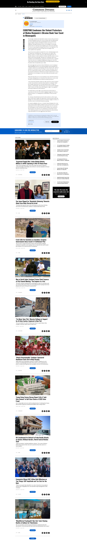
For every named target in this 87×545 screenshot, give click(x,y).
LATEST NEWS (19, 6)
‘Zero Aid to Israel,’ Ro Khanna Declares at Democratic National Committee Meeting (63, 182)
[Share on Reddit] (47, 175)
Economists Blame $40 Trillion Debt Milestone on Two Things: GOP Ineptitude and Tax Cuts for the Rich (31, 481)
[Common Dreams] (15, 6)
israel (19, 252)
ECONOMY (29, 6)
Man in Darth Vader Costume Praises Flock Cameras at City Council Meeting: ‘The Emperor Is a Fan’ (32, 280)
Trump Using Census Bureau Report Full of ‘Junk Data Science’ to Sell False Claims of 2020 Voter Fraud (31, 399)
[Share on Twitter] (24, 42)
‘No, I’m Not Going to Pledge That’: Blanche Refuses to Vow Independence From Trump (63, 173)
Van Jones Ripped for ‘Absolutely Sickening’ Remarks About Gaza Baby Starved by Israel (32, 202)
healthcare (20, 370)
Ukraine (49, 44)
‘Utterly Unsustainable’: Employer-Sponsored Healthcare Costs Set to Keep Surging (30, 358)
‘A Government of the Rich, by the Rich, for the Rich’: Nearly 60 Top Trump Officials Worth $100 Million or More (63, 155)
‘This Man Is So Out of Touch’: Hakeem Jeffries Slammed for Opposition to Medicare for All (63, 150)
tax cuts (19, 494)
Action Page (55, 121)
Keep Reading (33, 172)
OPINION (23, 6)
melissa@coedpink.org (38, 26)
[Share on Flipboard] (44, 175)
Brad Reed (17, 326)
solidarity (35, 103)
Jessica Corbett (18, 248)
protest (39, 49)
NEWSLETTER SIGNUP (62, 6)
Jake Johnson (18, 489)
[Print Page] (24, 48)
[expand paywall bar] (86, 2)
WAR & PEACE (42, 6)
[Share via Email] (24, 44)
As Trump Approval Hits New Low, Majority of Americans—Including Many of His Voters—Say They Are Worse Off (63, 159)
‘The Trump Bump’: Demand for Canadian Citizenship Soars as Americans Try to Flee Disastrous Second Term (63, 146)
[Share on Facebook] (24, 40)
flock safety (20, 292)
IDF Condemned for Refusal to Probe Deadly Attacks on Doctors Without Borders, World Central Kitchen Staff (32, 439)
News (16, 174)
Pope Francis (51, 61)
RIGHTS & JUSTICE (37, 6)
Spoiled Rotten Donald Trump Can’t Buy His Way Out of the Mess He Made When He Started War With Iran (63, 178)
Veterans (45, 41)
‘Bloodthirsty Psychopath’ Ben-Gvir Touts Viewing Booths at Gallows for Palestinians (31, 522)
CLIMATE (26, 6)
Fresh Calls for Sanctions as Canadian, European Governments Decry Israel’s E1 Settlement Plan (31, 240)
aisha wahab (20, 174)
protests (37, 81)
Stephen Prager (18, 287)
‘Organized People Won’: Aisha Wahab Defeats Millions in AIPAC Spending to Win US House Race (31, 162)
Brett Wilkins (18, 208)
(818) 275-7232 (31, 120)
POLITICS (33, 6)
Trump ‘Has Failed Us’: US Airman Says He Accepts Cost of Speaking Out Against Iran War (63, 141)
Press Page (47, 121)
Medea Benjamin (31, 66)
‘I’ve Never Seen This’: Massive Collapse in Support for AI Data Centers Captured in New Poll (32, 320)
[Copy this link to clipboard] (24, 46)
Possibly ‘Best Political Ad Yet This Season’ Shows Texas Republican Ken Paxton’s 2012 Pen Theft (62, 164)
